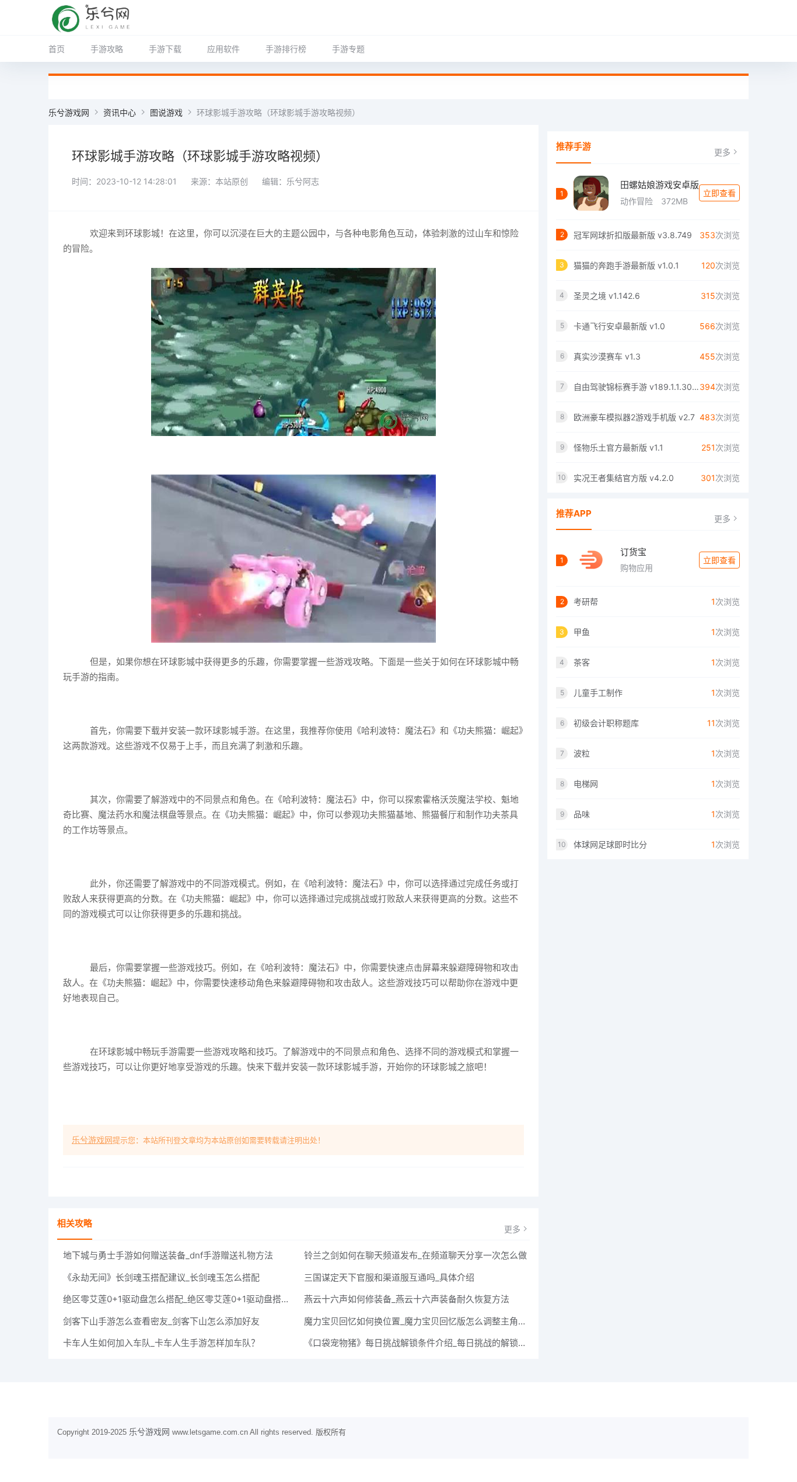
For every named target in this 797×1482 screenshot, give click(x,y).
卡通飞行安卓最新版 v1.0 (619, 326)
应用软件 (223, 49)
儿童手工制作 (598, 693)
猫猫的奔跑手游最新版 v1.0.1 (626, 265)
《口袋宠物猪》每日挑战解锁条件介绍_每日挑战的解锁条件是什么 (417, 1342)
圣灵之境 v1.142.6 (607, 296)
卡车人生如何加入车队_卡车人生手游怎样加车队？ (161, 1342)
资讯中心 (119, 112)
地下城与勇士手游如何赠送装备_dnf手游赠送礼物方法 (168, 1255)
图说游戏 (166, 112)
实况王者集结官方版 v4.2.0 (624, 478)
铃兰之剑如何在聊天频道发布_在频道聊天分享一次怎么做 (415, 1255)
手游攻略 (106, 49)
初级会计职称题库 (606, 723)
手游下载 (165, 49)
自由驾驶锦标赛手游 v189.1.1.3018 (637, 387)
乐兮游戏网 (68, 112)
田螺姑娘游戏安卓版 (659, 184)
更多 (512, 1229)
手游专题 (348, 49)
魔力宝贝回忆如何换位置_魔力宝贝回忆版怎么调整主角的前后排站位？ (417, 1321)
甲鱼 (582, 632)
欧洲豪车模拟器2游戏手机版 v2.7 (634, 417)
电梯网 (586, 784)
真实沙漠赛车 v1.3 (607, 356)
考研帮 (586, 601)
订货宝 (633, 551)
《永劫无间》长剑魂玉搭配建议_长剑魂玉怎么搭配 (161, 1277)
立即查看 (719, 193)
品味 (582, 814)
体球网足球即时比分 (610, 844)
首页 (56, 49)
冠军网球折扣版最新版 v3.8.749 (633, 235)
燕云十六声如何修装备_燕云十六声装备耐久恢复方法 (406, 1299)
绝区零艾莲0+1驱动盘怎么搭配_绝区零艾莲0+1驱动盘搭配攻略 (176, 1299)
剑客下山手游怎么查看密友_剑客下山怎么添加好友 (161, 1321)
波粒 (582, 753)
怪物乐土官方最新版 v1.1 (618, 447)
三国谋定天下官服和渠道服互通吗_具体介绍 (389, 1277)
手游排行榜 (285, 49)
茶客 (582, 662)
